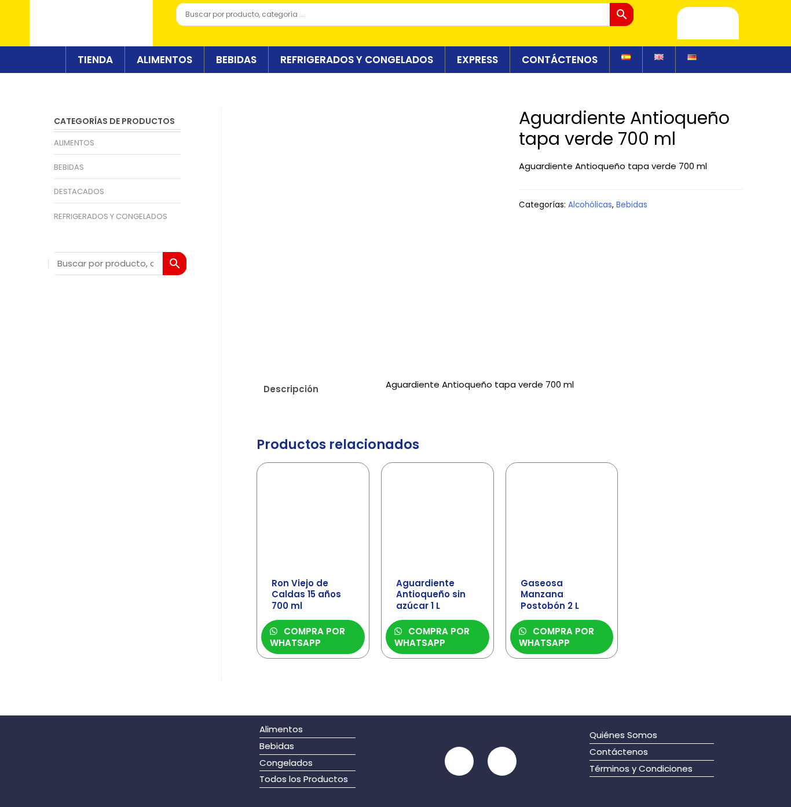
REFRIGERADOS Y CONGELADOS (356, 60)
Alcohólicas (590, 204)
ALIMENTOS (164, 60)
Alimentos (74, 142)
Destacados (79, 191)
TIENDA (95, 60)
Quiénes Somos (623, 735)
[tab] (314, 389)
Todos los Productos (303, 779)
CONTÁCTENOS (560, 60)
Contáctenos (618, 752)
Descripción (290, 389)
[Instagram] (502, 761)
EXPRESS (477, 60)
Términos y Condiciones (641, 768)
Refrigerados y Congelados (110, 216)
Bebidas (69, 167)
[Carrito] (708, 23)
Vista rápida (313, 561)
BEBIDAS (236, 60)
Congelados (286, 763)
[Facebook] (459, 761)
